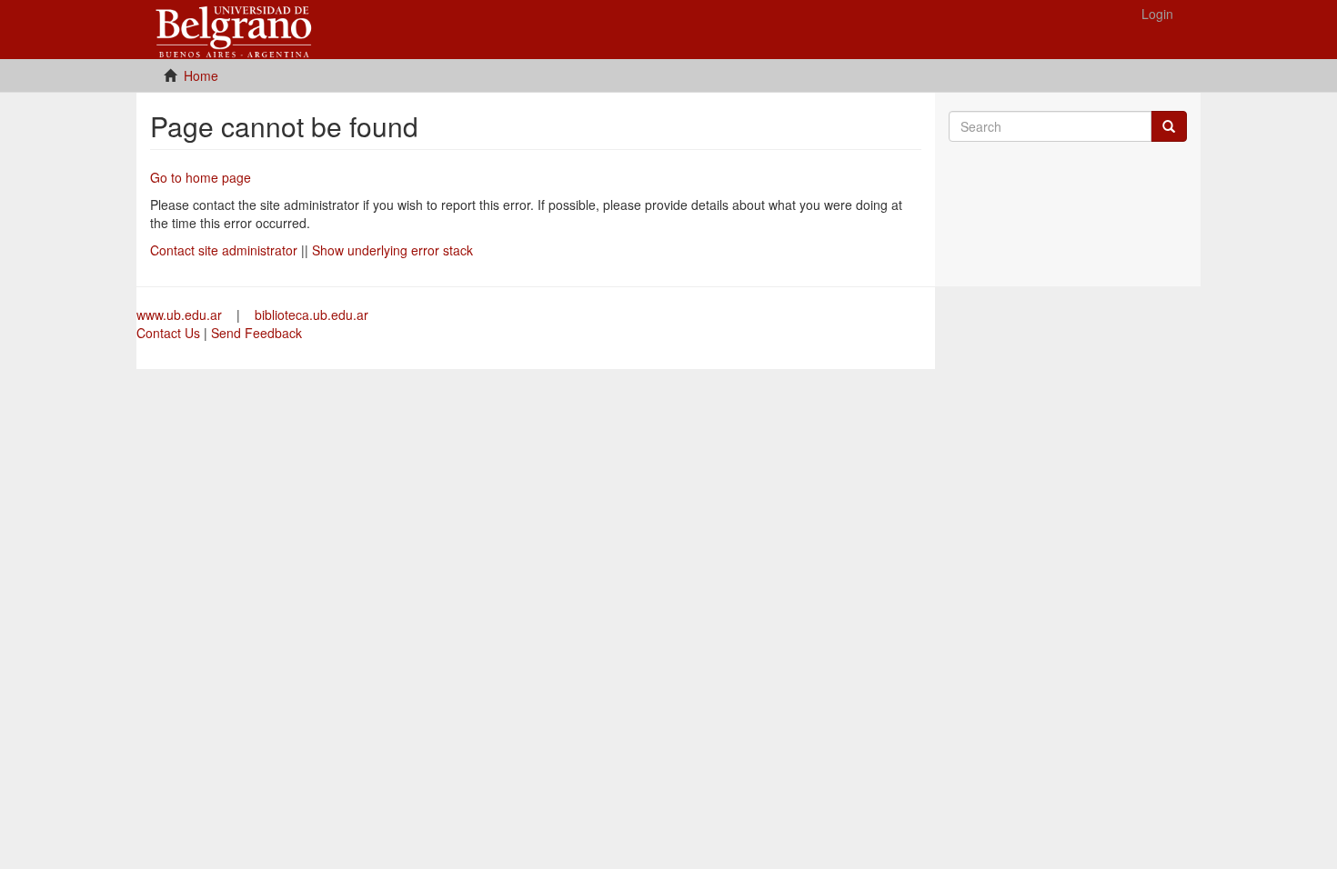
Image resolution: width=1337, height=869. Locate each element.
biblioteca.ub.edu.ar (311, 314)
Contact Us (168, 333)
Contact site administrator (223, 250)
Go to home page (200, 177)
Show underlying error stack (392, 250)
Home (201, 75)
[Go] (1169, 126)
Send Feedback (256, 333)
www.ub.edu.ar (181, 314)
